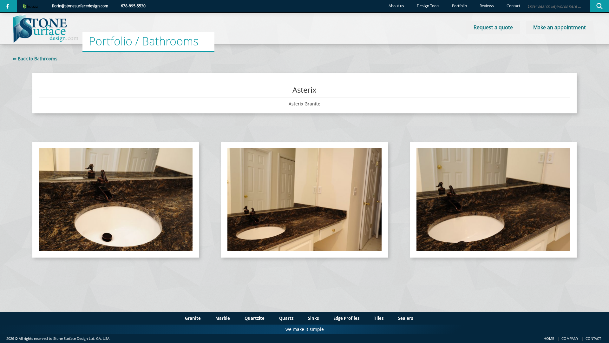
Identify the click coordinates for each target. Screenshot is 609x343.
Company (569, 338)
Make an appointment (559, 27)
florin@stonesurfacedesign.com (80, 6)
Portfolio (459, 6)
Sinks (313, 318)
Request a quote (493, 27)
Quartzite (255, 318)
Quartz (286, 318)
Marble (222, 318)
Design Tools (428, 6)
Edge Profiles (346, 318)
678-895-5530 (133, 6)
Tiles (378, 318)
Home (549, 338)
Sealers (405, 318)
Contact (513, 6)
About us (396, 6)
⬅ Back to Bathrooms (35, 59)
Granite (193, 318)
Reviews (487, 6)
